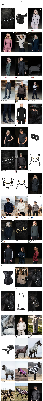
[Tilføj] (40, 122)
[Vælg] (13, 27)
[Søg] (3, 1)
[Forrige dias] (29, 18)
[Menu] (2, 1)
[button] (38, 7)
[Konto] (39, 1)
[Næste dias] (41, 18)
